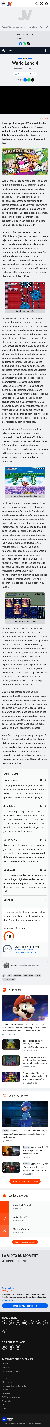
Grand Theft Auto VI (22, 1205)
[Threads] (45, 1322)
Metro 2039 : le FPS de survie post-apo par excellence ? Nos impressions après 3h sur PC (35, 1150)
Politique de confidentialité (14, 1386)
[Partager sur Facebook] (20, 43)
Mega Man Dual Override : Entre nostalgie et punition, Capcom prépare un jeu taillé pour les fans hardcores (24, 1133)
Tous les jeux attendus (25, 1242)
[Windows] (18, 1347)
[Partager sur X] (28, 43)
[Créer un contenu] (47, 27)
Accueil (5, 27)
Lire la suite (6, 1301)
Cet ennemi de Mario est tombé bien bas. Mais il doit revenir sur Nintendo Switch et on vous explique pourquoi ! (35, 1076)
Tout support (20, 38)
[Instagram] (18, 1322)
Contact (5, 1363)
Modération (7, 1382)
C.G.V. (4, 1378)
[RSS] (31, 1322)
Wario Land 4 (33, 27)
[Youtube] (24, 1322)
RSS (4, 1405)
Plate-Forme (28, 976)
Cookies (5, 1389)
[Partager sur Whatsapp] (24, 43)
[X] (11, 1322)
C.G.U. (5, 1374)
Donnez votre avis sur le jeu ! (25, 953)
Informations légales (11, 1371)
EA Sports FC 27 (20, 1217)
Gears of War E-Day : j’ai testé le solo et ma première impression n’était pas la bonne (35, 1167)
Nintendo (17, 976)
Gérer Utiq (6, 1393)
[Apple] (11, 1347)
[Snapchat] (4, 1330)
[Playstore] (4, 1347)
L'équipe (5, 1367)
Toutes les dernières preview (25, 1181)
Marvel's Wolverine (21, 1229)
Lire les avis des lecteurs (23, 950)
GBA (9, 976)
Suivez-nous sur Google (26, 74)
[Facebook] (4, 1322)
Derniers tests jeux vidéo (18, 27)
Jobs (4, 1408)
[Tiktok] (38, 1322)
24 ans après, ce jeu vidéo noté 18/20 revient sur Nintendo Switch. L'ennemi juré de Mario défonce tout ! (35, 1044)
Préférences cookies (11, 1397)
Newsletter (7, 1401)
